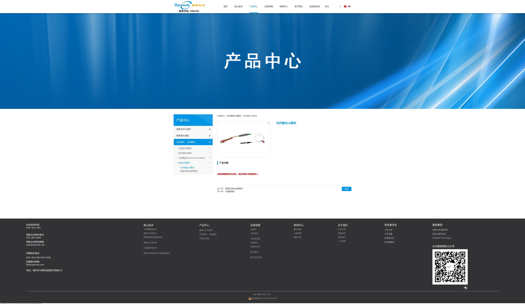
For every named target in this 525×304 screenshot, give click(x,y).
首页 (226, 6)
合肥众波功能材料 (440, 229)
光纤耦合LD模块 (187, 167)
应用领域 (269, 6)
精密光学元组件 (184, 129)
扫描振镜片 (230, 191)
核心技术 (238, 6)
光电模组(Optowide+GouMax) (191, 158)
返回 (346, 188)
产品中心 (254, 6)
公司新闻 (297, 233)
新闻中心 (284, 6)
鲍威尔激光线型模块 (189, 171)
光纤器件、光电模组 (186, 142)
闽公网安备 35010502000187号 (264, 298)
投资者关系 (315, 6)
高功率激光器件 (185, 153)
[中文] (345, 6)
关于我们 (299, 6)
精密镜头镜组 (183, 135)
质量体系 (342, 233)
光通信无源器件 (185, 148)
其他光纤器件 (184, 162)
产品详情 (224, 162)
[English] (349, 6)
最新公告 (297, 237)
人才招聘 (342, 241)
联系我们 (342, 237)
